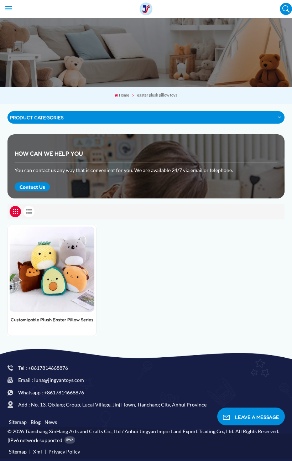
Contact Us (32, 187)
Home (124, 95)
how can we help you (49, 153)
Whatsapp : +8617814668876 (51, 392)
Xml (37, 452)
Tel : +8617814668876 (43, 368)
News (51, 422)
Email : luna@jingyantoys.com (51, 380)
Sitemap (18, 422)
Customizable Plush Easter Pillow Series (52, 319)
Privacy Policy (64, 452)
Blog (36, 422)
